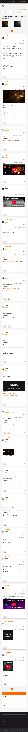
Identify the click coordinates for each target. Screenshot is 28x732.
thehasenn (7, 529)
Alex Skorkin (8, 246)
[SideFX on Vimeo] (17, 730)
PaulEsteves (7, 303)
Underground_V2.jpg (8, 317)
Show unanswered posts (8, 699)
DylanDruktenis (8, 652)
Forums (6, 12)
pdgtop (6, 154)
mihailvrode (7, 495)
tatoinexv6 (7, 331)
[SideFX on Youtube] (20, 730)
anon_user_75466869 (9, 621)
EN (22, 1)
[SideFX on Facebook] (5, 730)
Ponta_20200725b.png (9, 140)
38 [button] (17, 28)
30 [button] (10, 28)
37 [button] (16, 28)
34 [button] (14, 28)
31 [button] (11, 28)
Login (25, 1)
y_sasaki (7, 275)
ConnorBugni (8, 186)
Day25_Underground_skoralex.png (11, 261)
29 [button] (9, 28)
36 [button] (15, 28)
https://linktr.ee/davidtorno (8, 114)
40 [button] (19, 28)
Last (21, 31)
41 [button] (20, 28)
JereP (6, 468)
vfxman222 (7, 81)
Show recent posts (7, 698)
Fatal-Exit (7, 585)
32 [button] (12, 28)
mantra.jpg (6, 514)
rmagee (6, 35)
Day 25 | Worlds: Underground (20, 12)
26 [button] (6, 28)
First (7, 31)
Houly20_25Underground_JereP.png (12, 482)
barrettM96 (7, 437)
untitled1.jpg (6, 232)
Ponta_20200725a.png (9, 424)
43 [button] (22, 28)
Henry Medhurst (8, 366)
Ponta (6, 127)
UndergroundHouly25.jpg (9, 344)
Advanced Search (22, 9)
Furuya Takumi (8, 219)
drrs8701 (7, 556)
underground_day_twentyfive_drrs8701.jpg (13, 569)
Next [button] (3, 24)
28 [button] (8, 28)
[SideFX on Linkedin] (22, 730)
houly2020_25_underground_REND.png (12, 288)
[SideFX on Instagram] (10, 730)
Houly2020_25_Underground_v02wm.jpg (13, 105)
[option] (8, 24)
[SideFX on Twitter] (7, 730)
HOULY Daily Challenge (13, 12)
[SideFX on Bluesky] (12, 730)
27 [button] (7, 28)
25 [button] (5, 28)
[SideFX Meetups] (15, 730)
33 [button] (13, 28)
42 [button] (21, 28)
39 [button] (18, 28)
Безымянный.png (8, 515)
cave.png (6, 542)
